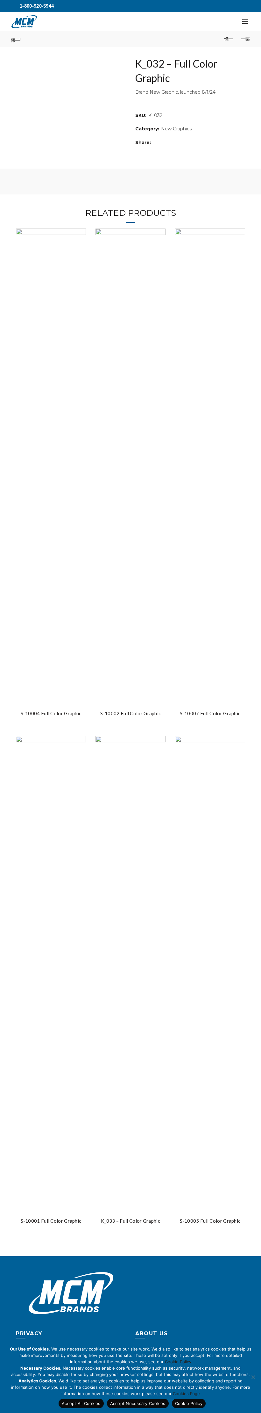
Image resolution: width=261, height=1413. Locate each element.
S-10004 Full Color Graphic (51, 713)
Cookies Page (186, 1393)
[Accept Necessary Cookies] (253, 1377)
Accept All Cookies (81, 1403)
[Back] (16, 39)
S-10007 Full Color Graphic (210, 713)
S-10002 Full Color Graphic (130, 713)
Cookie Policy (178, 1361)
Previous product (229, 39)
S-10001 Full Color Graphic (51, 1221)
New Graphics (176, 129)
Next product (245, 39)
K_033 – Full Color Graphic (130, 1221)
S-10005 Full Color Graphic (210, 1221)
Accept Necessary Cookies (138, 1403)
